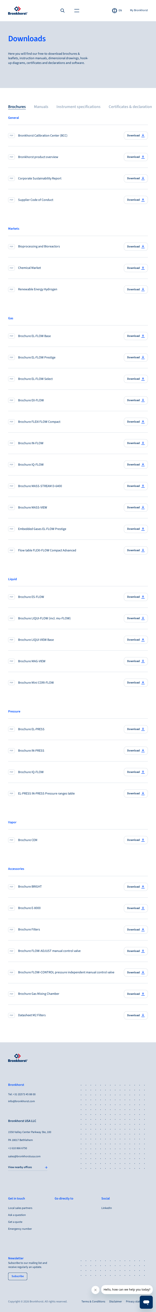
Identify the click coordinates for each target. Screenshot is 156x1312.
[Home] (18, 11)
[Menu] (77, 10)
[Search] (62, 10)
